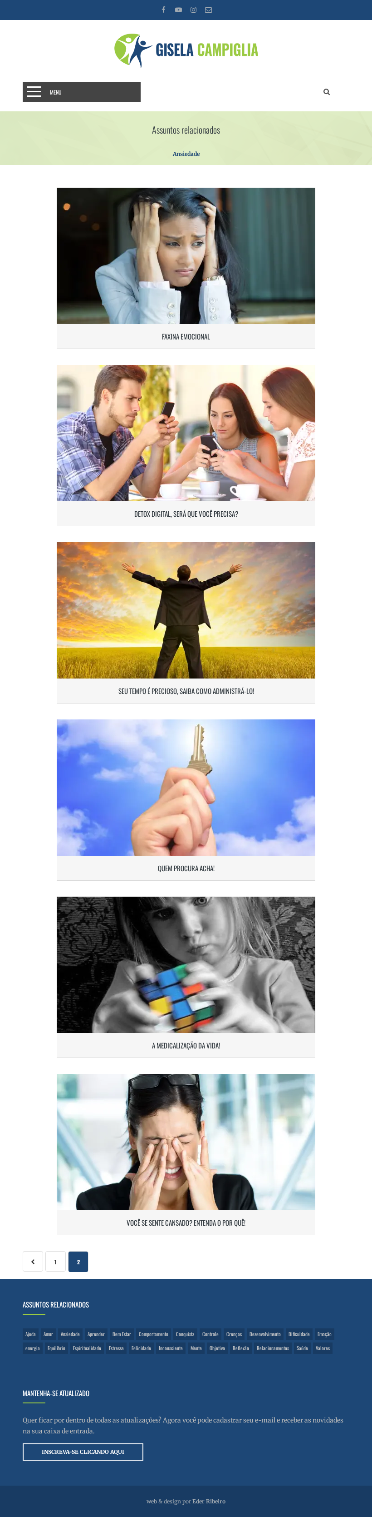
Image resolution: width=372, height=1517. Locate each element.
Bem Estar (122, 1333)
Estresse (116, 1348)
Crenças (234, 1333)
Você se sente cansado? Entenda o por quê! (186, 1223)
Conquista (185, 1333)
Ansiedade (70, 1333)
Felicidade (141, 1348)
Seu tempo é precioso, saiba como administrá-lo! (186, 691)
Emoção (325, 1333)
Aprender (96, 1333)
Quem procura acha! (186, 868)
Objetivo (217, 1348)
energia (32, 1348)
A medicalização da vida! (186, 1045)
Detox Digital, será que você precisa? (186, 514)
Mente (196, 1348)
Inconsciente (171, 1348)
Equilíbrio (56, 1348)
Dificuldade (299, 1333)
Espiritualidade (87, 1348)
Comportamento (153, 1333)
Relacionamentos (273, 1348)
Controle (210, 1333)
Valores (323, 1348)
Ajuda (30, 1333)
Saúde (302, 1348)
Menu (56, 92)
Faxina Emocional (186, 336)
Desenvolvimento (265, 1333)
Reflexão (241, 1348)
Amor (48, 1333)
